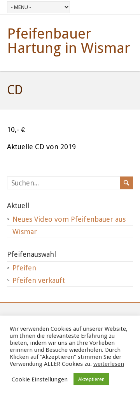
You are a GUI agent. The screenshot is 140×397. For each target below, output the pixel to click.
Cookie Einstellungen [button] (40, 379)
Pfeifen (24, 268)
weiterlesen (108, 363)
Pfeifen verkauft (38, 280)
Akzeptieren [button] (91, 379)
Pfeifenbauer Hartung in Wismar (68, 40)
